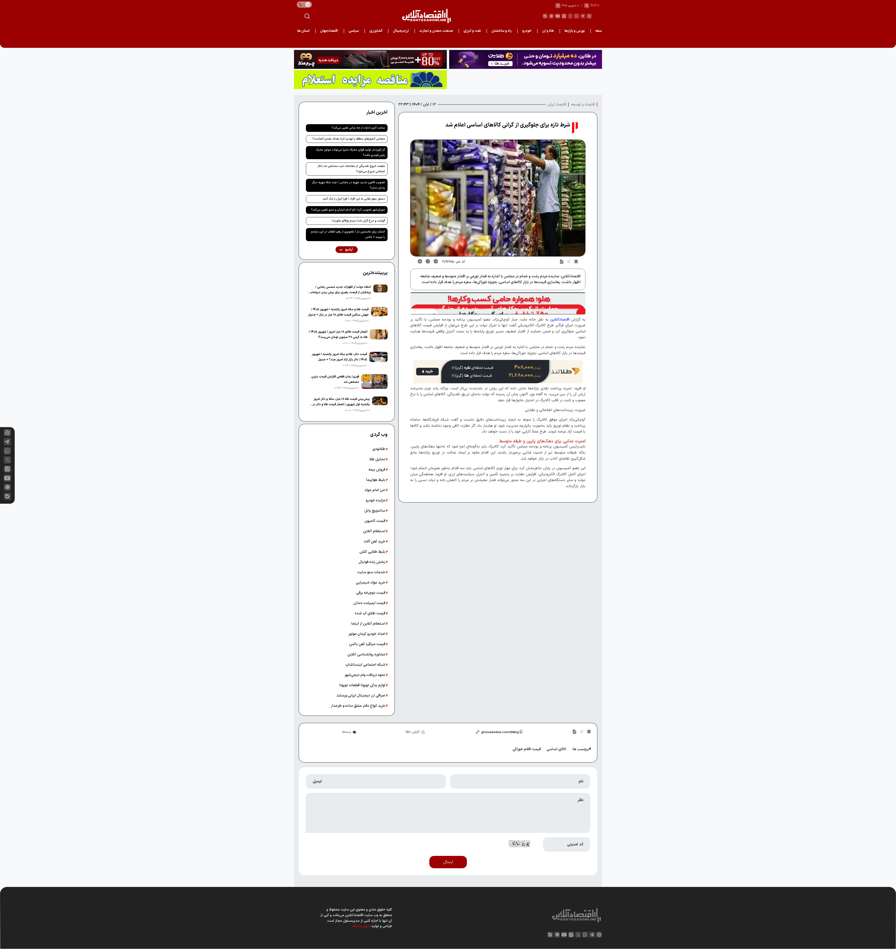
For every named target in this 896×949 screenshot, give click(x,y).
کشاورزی (375, 31)
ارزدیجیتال (401, 31)
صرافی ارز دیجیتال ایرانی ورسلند (361, 695)
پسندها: (346, 732)
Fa (597, 5)
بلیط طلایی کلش (373, 552)
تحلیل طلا (377, 459)
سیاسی (354, 31)
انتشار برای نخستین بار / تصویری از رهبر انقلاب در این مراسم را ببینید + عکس (348, 234)
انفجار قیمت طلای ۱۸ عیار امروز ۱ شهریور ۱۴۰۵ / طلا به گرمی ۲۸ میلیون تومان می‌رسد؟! (338, 335)
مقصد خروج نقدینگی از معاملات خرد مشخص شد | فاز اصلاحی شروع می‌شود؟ (351, 169)
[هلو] (497, 303)
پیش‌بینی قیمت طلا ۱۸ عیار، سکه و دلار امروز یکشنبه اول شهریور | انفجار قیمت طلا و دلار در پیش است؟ (341, 402)
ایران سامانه (361, 926)
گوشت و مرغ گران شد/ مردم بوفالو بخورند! (358, 220)
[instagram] (564, 16)
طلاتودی (379, 449)
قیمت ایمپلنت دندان (370, 603)
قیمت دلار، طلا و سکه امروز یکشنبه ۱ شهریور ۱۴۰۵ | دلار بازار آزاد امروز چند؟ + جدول (339, 357)
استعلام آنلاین (374, 531)
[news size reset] (428, 261)
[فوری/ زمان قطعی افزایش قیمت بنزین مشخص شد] (374, 382)
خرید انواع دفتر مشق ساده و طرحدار (358, 706)
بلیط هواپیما (376, 480)
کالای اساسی (556, 749)
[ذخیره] (576, 261)
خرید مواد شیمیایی (371, 582)
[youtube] (557, 16)
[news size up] (420, 261)
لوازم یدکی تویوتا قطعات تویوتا (362, 685)
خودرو (527, 31)
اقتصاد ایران (557, 104)
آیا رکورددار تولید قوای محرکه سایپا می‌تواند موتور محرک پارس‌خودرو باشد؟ (350, 153)
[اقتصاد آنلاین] (426, 16)
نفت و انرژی (472, 31)
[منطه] (370, 59)
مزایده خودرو (376, 500)
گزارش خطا (413, 731)
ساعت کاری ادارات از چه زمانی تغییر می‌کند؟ (358, 128)
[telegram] (582, 16)
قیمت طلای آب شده (370, 613)
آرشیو (348, 249)
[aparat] (589, 16)
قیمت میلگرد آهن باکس (367, 644)
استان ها (303, 31)
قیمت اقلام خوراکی (527, 749)
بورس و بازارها (574, 31)
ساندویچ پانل (375, 510)
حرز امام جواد (375, 490)
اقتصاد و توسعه (583, 104)
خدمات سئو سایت (371, 572)
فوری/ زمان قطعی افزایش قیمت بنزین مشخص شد (335, 379)
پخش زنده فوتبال (372, 562)
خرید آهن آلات (375, 541)
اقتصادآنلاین (559, 319)
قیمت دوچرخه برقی (371, 593)
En (592, 5)
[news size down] (436, 261)
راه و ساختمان (501, 31)
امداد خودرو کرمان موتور (367, 634)
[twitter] (570, 16)
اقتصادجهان (329, 31)
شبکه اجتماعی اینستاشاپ (365, 665)
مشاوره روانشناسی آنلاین (366, 654)
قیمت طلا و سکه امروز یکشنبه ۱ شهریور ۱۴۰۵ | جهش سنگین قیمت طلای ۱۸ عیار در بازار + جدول (338, 312)
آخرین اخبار (377, 112)
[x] (7, 460)
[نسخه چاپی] (561, 261)
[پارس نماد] (370, 79)
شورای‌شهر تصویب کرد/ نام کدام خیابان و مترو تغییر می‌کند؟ (348, 209)
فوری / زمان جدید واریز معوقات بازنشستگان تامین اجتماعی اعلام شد (556, 41)
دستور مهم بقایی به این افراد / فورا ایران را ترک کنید (353, 199)
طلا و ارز (548, 31)
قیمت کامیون (375, 521)
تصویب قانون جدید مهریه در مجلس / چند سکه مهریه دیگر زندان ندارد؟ (348, 185)
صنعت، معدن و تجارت (436, 31)
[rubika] (551, 16)
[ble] (545, 16)
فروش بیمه (377, 469)
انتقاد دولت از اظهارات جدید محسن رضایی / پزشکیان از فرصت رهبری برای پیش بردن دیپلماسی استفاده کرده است (339, 290)
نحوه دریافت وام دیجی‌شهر (365, 675)
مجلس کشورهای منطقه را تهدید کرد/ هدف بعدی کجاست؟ (348, 139)
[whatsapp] (576, 16)
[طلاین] (525, 59)
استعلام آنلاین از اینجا (368, 623)
